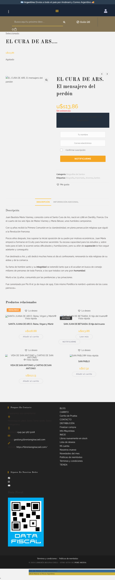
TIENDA (63, 465)
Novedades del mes (70, 453)
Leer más (84, 337)
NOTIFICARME (83, 158)
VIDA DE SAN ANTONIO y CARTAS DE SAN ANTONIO (31, 367)
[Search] (64, 22)
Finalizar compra (68, 427)
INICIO (63, 434)
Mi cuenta (64, 446)
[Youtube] (9, 485)
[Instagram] (9, 482)
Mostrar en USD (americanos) (43, 571)
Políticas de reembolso (71, 457)
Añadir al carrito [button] (31, 337)
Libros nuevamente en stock (73, 438)
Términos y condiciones (71, 461)
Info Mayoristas (67, 431)
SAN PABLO (84, 361)
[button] (57, 10)
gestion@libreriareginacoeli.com (29, 439)
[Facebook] (9, 478)
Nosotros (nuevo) (68, 450)
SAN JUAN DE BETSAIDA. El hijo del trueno (84, 324)
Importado (79, 178)
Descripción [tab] (43, 202)
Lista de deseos (67, 442)
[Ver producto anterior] (102, 74)
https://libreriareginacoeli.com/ (31, 447)
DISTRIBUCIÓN (67, 423)
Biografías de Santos (75, 174)
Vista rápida (32, 360)
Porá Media (80, 562)
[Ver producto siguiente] (107, 74)
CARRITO (64, 412)
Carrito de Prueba (68, 416)
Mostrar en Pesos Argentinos (42, 574)
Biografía (70, 178)
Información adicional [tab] (66, 202)
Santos (97, 178)
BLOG (62, 408)
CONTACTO (66, 419)
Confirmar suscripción (76, 150)
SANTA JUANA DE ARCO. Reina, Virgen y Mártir (30, 324)
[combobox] (37, 22)
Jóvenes (89, 178)
